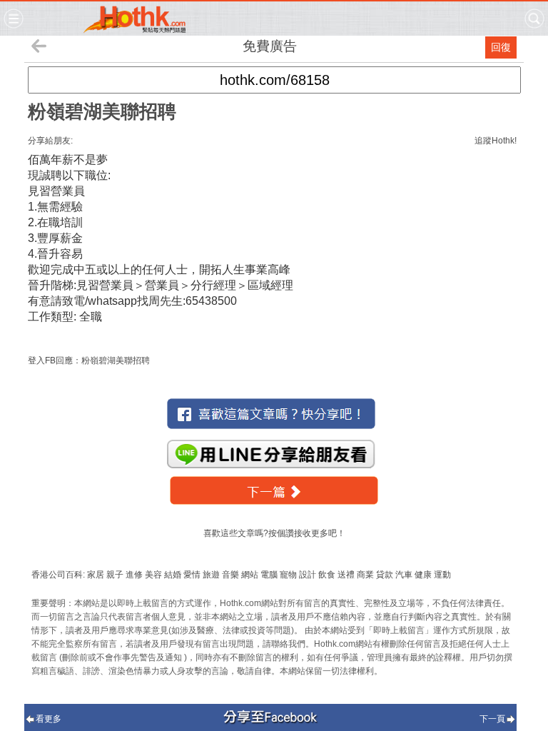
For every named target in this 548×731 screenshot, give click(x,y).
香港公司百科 (57, 575)
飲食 (326, 575)
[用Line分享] (271, 456)
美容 (153, 575)
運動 (442, 575)
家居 (95, 575)
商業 (365, 575)
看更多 (48, 719)
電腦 (269, 575)
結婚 (172, 575)
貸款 (384, 575)
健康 (423, 575)
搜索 (534, 19)
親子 (114, 575)
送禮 (346, 575)
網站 (249, 575)
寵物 (288, 575)
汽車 (403, 575)
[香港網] (134, 31)
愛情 (192, 575)
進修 (134, 575)
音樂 (230, 575)
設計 (307, 575)
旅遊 (211, 575)
